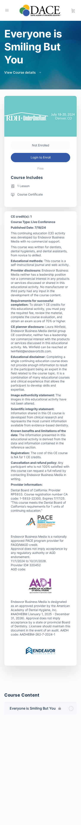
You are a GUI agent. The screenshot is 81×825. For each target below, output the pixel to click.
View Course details (20, 72)
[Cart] (73, 10)
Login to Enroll (41, 157)
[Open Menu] (7, 10)
